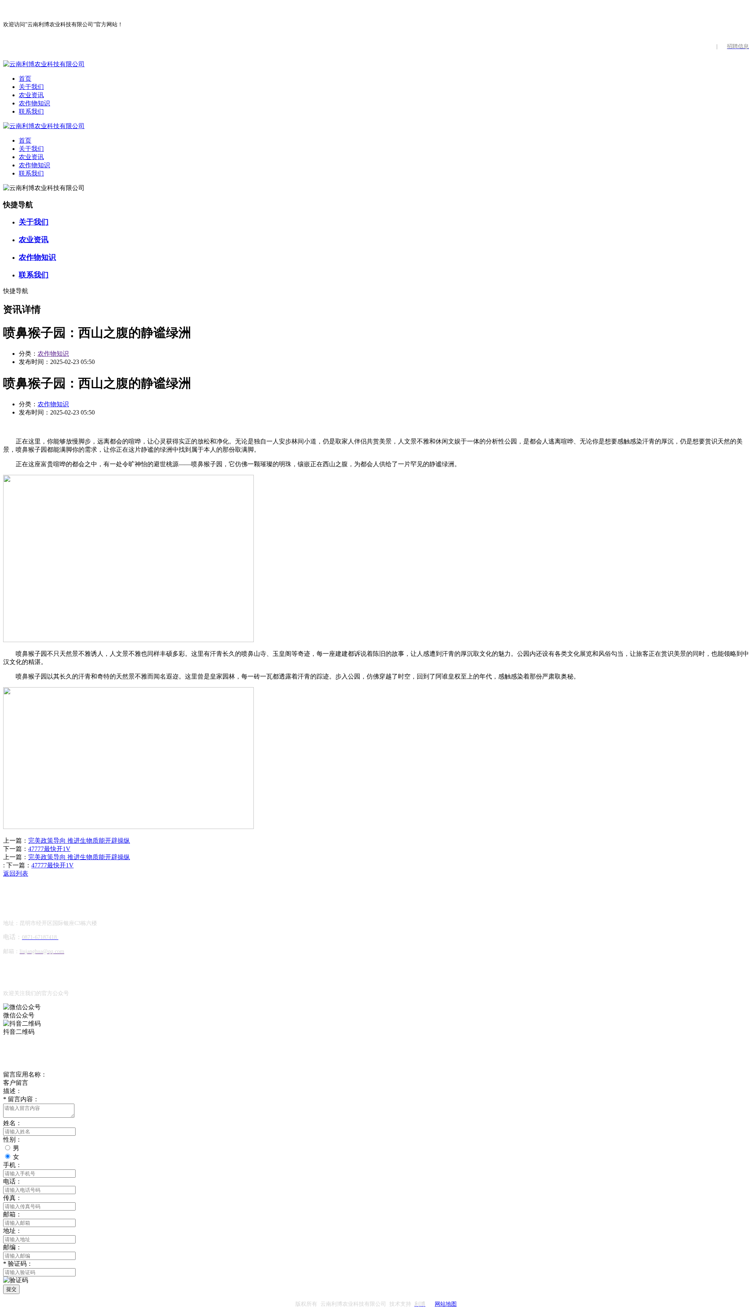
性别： (12, 1139)
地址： (12, 1230)
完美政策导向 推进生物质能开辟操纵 (79, 840)
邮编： (12, 1247)
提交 (11, 1289)
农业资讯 (31, 95)
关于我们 (31, 86)
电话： (12, 1181)
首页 (25, 78)
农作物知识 (34, 103)
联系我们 (31, 111)
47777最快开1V (49, 848)
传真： (12, 1198)
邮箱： (12, 1214)
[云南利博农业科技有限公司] (44, 64)
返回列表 (15, 873)
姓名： (12, 1123)
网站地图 (446, 1304)
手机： (12, 1165)
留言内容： (21, 1099)
